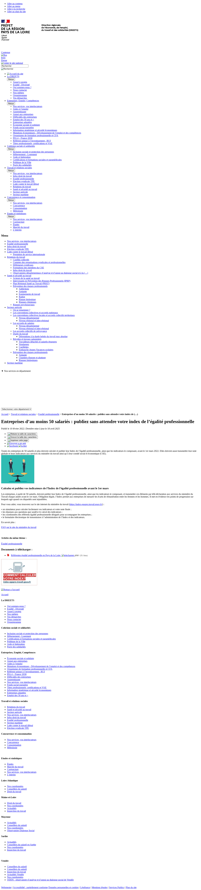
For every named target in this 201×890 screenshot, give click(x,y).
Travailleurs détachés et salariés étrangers (38, 341)
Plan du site (131, 887)
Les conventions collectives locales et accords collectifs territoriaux (44, 315)
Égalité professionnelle (11, 543)
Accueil (4, 414)
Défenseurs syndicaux (23, 265)
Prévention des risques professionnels (30, 286)
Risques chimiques (27, 302)
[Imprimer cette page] (18, 440)
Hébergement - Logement (25, 154)
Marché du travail (21, 227)
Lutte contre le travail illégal (26, 184)
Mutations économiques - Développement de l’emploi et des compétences (47, 133)
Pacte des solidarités (22, 165)
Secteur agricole (20, 192)
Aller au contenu (15, 3)
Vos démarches (20, 98)
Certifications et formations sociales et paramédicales (37, 159)
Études (16, 224)
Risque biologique (27, 299)
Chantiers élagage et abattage (32, 357)
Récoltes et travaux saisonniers (27, 339)
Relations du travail (22, 186)
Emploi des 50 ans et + (23, 119)
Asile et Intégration (22, 157)
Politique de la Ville (22, 162)
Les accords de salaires (23, 323)
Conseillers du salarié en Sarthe (21, 844)
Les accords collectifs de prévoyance (30, 331)
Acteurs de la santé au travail (26, 278)
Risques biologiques (28, 360)
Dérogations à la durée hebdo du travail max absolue (43, 336)
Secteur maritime (21, 194)
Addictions (24, 289)
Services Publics (116, 887)
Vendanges (24, 344)
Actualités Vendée (15, 874)
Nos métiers (18, 92)
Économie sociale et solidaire (26, 125)
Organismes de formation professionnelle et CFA (35, 135)
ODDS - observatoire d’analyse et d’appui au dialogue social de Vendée (40, 880)
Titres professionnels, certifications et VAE (32, 143)
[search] (14, 65)
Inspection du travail (16, 811)
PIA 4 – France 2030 (22, 138)
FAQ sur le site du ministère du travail (18, 527)
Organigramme (20, 95)
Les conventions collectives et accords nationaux (35, 312)
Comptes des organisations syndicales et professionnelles (39, 262)
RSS (3, 57)
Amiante (23, 291)
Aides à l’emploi (20, 109)
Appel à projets (20, 82)
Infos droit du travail (22, 176)
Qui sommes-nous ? (22, 87)
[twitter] (23, 446)
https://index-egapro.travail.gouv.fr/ (86, 504)
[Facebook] (13, 446)
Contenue (5, 52)
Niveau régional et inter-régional (34, 320)
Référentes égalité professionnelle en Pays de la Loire (36, 555)
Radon (22, 296)
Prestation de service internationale (29, 254)
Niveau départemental (29, 318)
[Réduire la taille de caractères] (22, 434)
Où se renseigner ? (21, 310)
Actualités (11, 808)
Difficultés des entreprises (25, 117)
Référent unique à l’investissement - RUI (32, 141)
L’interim (17, 230)
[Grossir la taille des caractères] (22, 437)
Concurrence (19, 205)
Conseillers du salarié (17, 789)
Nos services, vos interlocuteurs (27, 106)
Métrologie (18, 211)
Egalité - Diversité (21, 85)
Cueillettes (24, 347)
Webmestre (6, 887)
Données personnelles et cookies (63, 887)
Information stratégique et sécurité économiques (35, 130)
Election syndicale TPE (24, 181)
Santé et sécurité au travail (25, 189)
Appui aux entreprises (23, 114)
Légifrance (85, 887)
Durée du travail (20, 334)
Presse (4, 60)
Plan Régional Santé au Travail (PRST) (31, 283)
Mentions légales (99, 887)
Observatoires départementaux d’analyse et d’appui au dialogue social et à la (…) (50, 273)
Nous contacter (20, 90)
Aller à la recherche (16, 9)
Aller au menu (13, 6)
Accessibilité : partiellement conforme (30, 887)
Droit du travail (14, 791)
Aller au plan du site (16, 11)
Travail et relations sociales (23, 414)
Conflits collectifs (21, 259)
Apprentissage (19, 111)
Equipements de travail (29, 294)
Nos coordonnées (15, 786)
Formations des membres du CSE (28, 267)
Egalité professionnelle (23, 178)
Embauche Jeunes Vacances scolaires (36, 349)
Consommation (20, 208)
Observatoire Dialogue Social (20, 830)
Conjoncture (18, 222)
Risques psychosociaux (24, 304)
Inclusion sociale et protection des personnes (33, 152)
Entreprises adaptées (22, 122)
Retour (11, 79)
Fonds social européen (23, 127)
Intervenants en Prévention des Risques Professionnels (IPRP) (41, 281)
